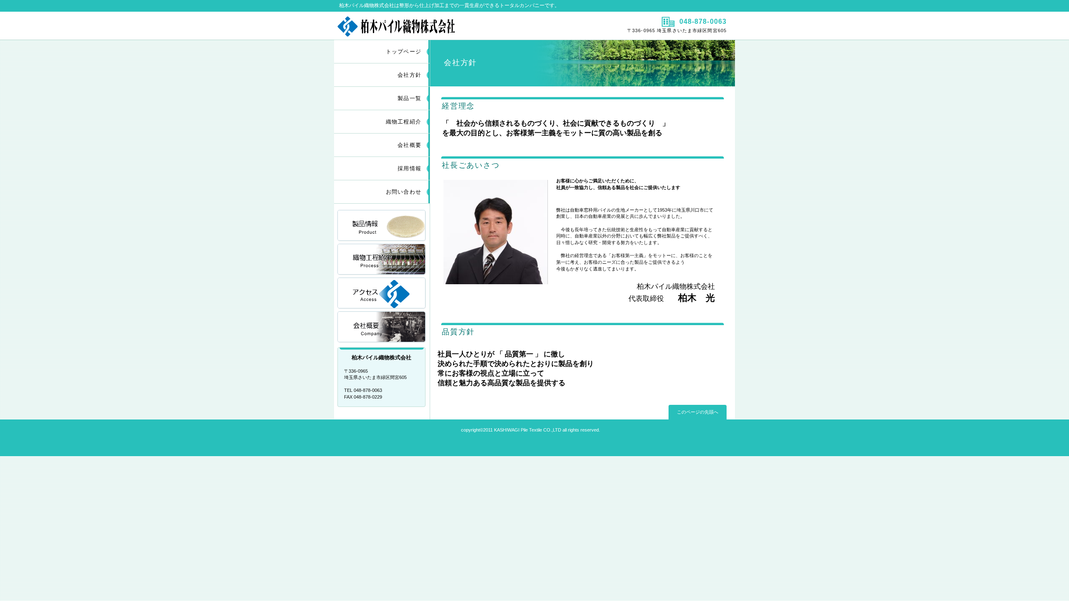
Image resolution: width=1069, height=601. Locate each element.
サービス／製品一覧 (382, 226)
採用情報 (382, 327)
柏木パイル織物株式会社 (433, 25)
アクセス (382, 294)
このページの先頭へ (697, 411)
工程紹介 (382, 260)
